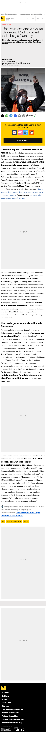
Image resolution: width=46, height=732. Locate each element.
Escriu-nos (6, 703)
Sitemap (5, 706)
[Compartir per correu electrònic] (19, 115)
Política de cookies (10, 716)
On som (5, 699)
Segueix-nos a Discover (9, 14)
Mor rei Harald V (36, 14)
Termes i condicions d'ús (12, 709)
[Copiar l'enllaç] (23, 115)
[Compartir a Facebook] (15, 115)
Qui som (5, 693)
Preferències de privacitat (13, 719)
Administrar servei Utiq (12, 723)
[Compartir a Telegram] (11, 115)
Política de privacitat (10, 713)
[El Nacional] (3, 18)
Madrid (26, 521)
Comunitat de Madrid (14, 521)
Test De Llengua (24, 14)
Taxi (3, 521)
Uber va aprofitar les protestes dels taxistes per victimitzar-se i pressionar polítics (22, 192)
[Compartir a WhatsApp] (6, 115)
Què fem (5, 696)
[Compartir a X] (2, 115)
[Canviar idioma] (38, 18)
